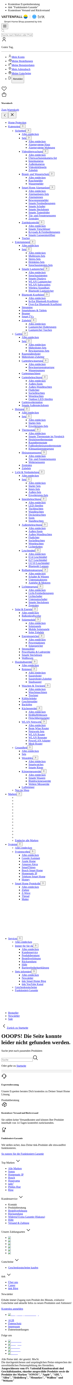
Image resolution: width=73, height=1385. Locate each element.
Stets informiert (23, 971)
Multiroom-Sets (37, 255)
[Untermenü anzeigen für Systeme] (20, 844)
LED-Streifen (36, 505)
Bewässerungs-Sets (39, 350)
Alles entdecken (30, 134)
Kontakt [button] (12, 1204)
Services (12, 938)
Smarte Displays (37, 278)
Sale (10, 1018)
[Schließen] (12, 114)
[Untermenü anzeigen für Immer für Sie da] (35, 946)
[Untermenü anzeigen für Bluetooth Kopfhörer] (47, 294)
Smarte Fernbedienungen (42, 203)
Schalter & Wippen (39, 576)
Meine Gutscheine (21, 73)
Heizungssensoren (31, 452)
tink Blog (13, 1288)
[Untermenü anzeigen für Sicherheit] (28, 130)
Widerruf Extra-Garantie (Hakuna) (26, 1216)
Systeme (12, 844)
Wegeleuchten (36, 396)
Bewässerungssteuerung (41, 367)
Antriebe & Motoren (39, 582)
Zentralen (34, 218)
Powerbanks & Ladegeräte (36, 651)
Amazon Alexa (30, 864)
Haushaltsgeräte (23, 661)
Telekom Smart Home (33, 876)
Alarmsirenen (36, 197)
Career (11, 1285)
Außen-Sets (35, 492)
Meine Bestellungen (22, 61)
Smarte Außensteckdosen (35, 405)
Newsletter (27, 978)
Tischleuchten (36, 508)
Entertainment (22, 242)
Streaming (27, 307)
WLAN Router (37, 734)
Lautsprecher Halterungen (42, 326)
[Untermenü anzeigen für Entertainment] (32, 242)
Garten (18, 333)
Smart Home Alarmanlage (36, 187)
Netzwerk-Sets (36, 731)
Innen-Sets (34, 489)
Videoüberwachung (32, 151)
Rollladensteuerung (32, 570)
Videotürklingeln (38, 167)
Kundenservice (30, 952)
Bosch (11, 1177)
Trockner (33, 695)
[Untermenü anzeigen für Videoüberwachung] (45, 151)
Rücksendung (29, 961)
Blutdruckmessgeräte (40, 781)
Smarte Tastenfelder (39, 212)
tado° (11, 1183)
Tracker (26, 238)
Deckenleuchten (37, 514)
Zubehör (33, 170)
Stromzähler (28, 648)
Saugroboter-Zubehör (40, 678)
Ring (10, 1189)
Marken (12, 794)
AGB (11, 1320)
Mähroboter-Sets (37, 347)
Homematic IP (29, 873)
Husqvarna (14, 1180)
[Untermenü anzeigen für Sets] (29, 138)
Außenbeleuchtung (32, 524)
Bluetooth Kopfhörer (33, 294)
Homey (26, 879)
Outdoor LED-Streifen (41, 399)
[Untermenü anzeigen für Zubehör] (33, 320)
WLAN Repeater (38, 737)
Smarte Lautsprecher (33, 269)
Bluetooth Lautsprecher (41, 290)
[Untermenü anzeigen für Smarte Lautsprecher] (46, 269)
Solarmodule (28, 619)
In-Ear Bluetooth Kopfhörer (43, 301)
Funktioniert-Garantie (26, 990)
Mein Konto (18, 57)
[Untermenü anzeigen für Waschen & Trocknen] (47, 685)
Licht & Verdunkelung (27, 472)
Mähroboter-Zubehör (33, 356)
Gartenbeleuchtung (32, 377)
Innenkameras (36, 161)
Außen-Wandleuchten (40, 386)
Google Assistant (31, 858)
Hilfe (24, 964)
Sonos (11, 1171)
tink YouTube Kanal (32, 984)
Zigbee (25, 890)
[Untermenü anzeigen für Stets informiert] (34, 971)
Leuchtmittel (28, 550)
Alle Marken (15, 1168)
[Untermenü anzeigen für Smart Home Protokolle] (43, 883)
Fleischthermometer (39, 718)
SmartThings (28, 867)
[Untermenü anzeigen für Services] (20, 938)
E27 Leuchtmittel (38, 560)
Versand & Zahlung (18, 1222)
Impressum (14, 1326)
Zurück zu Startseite (17, 1027)
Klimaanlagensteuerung (41, 448)
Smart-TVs (28, 316)
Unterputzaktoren (38, 579)
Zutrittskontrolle (30, 222)
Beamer (26, 313)
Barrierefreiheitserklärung (35, 967)
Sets (24, 138)
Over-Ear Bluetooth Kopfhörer (45, 304)
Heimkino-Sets (36, 262)
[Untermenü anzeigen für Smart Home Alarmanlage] (52, 187)
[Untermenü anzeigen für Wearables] (35, 758)
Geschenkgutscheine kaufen (23, 1267)
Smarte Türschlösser (39, 229)
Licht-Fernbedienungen (41, 593)
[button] (36, 60)
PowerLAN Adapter (39, 740)
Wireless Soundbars (39, 287)
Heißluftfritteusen (38, 714)
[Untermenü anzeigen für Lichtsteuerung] (40, 586)
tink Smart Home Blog (34, 981)
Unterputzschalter (38, 599)
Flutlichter (34, 389)
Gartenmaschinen (31, 373)
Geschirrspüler (29, 701)
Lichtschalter (35, 596)
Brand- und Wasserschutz (35, 174)
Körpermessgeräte (31, 771)
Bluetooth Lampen (39, 566)
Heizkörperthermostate (41, 439)
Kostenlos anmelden (12, 1308)
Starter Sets (35, 486)
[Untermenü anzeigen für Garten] (25, 334)
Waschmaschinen (38, 692)
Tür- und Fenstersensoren (42, 215)
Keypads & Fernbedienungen (44, 232)
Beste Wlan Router (39, 728)
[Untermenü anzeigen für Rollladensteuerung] (45, 570)
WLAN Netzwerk (31, 721)
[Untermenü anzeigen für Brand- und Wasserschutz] (51, 174)
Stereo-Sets (35, 259)
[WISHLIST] (36, 89)
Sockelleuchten (37, 393)
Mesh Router (35, 743)
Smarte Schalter (37, 206)
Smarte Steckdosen (39, 209)
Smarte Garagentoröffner (42, 235)
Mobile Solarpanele (39, 629)
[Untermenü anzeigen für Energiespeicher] (41, 636)
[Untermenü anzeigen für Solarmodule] (38, 619)
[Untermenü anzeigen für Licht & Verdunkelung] (41, 472)
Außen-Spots (36, 383)
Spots (31, 517)
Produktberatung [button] (10, 1100)
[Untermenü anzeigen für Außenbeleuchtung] (45, 525)
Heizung (19, 409)
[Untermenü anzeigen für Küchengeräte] (39, 708)
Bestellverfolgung (31, 958)
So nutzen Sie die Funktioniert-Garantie (22, 1153)
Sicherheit (20, 130)
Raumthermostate (38, 442)
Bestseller (13, 1012)
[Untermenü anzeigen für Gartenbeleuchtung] (45, 377)
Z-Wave (26, 893)
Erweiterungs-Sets (38, 426)
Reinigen (26, 669)
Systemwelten (22, 851)
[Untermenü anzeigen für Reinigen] (34, 669)
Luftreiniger (28, 787)
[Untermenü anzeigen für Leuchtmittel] (38, 550)
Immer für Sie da (24, 945)
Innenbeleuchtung (31, 499)
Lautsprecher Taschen (40, 330)
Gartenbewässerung (32, 360)
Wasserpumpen (37, 370)
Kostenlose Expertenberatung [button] (24, 4)
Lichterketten (36, 546)
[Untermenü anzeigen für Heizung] (27, 409)
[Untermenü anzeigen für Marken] (19, 794)
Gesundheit (21, 747)
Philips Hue (14, 1186)
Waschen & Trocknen (33, 685)
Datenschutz (14, 1323)
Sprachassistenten (38, 275)
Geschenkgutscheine (26, 987)
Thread (25, 896)
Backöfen (27, 704)
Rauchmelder (36, 180)
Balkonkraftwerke (31, 615)
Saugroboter (35, 675)
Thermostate (28, 430)
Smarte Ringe (36, 767)
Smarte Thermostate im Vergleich (46, 436)
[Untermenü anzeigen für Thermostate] (37, 430)
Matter (25, 899)
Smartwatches (36, 764)
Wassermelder (36, 183)
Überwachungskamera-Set (43, 158)
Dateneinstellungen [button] (18, 1329)
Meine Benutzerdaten (23, 65)
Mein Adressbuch (21, 69)
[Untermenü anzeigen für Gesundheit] (30, 747)
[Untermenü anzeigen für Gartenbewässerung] (45, 361)
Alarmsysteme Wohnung (42, 147)
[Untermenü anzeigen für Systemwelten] (32, 851)
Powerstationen (37, 642)
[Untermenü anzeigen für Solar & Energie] (35, 609)
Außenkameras (37, 164)
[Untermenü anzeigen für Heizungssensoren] (44, 452)
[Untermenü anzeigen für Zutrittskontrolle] (41, 222)
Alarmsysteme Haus (39, 144)
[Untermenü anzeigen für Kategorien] (22, 126)
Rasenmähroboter (31, 353)
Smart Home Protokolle (27, 883)
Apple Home (29, 861)
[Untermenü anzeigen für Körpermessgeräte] (44, 771)
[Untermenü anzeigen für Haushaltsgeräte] (34, 662)
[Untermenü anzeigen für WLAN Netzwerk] (44, 722)
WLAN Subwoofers (39, 284)
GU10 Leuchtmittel (39, 563)
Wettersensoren (37, 462)
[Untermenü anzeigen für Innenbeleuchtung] (43, 499)
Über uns (13, 1282)
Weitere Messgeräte (39, 784)
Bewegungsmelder (39, 200)
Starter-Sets (35, 423)
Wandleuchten (36, 511)
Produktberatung (31, 955)
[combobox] (17, 35)
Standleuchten (36, 520)
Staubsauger (35, 681)
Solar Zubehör (36, 632)
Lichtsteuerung (30, 586)
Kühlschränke (29, 698)
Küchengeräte (29, 708)
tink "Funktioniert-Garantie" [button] (23, 7)
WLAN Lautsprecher (40, 281)
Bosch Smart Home (32, 870)
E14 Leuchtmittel (38, 557)
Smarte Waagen (37, 777)
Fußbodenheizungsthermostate (45, 445)
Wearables (27, 758)
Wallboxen (27, 658)
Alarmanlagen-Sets (39, 194)
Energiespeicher (30, 636)
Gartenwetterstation (32, 402)
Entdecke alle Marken (26, 840)
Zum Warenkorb (10, 109)
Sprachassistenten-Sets (41, 265)
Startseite (21, 1065)
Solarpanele (35, 626)
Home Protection (17, 122)
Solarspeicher (36, 645)
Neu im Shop (22, 790)
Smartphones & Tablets (34, 310)
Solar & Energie (23, 609)
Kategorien (14, 126)
